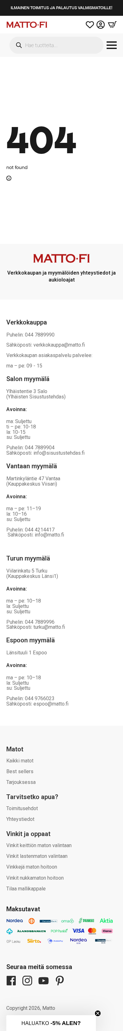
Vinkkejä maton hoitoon (31, 867)
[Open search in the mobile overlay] (56, 45)
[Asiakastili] (101, 25)
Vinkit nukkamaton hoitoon (35, 878)
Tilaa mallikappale (26, 889)
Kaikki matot (19, 761)
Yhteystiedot (20, 819)
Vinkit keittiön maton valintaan (39, 845)
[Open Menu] (112, 45)
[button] (51, 1023)
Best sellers (19, 771)
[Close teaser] (98, 1013)
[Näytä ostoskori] (111, 24)
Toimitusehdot (22, 808)
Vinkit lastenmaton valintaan (36, 856)
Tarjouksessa (21, 782)
